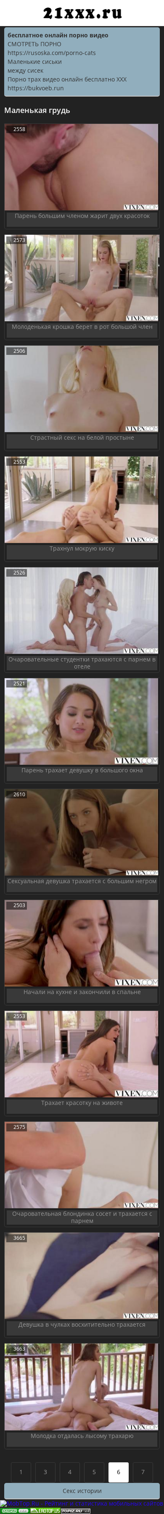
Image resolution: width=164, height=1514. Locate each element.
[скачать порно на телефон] (76, 1510)
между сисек (25, 70)
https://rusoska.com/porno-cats (52, 53)
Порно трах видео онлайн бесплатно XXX (67, 79)
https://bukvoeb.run (36, 88)
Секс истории (82, 1491)
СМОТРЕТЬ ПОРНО (34, 44)
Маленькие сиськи (35, 62)
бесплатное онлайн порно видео (58, 35)
